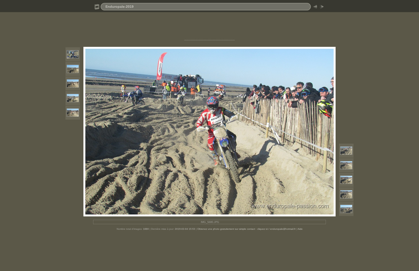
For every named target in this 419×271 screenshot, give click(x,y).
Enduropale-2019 (119, 6)
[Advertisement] (209, 27)
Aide (300, 229)
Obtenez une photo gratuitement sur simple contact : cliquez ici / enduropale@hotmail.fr (246, 229)
